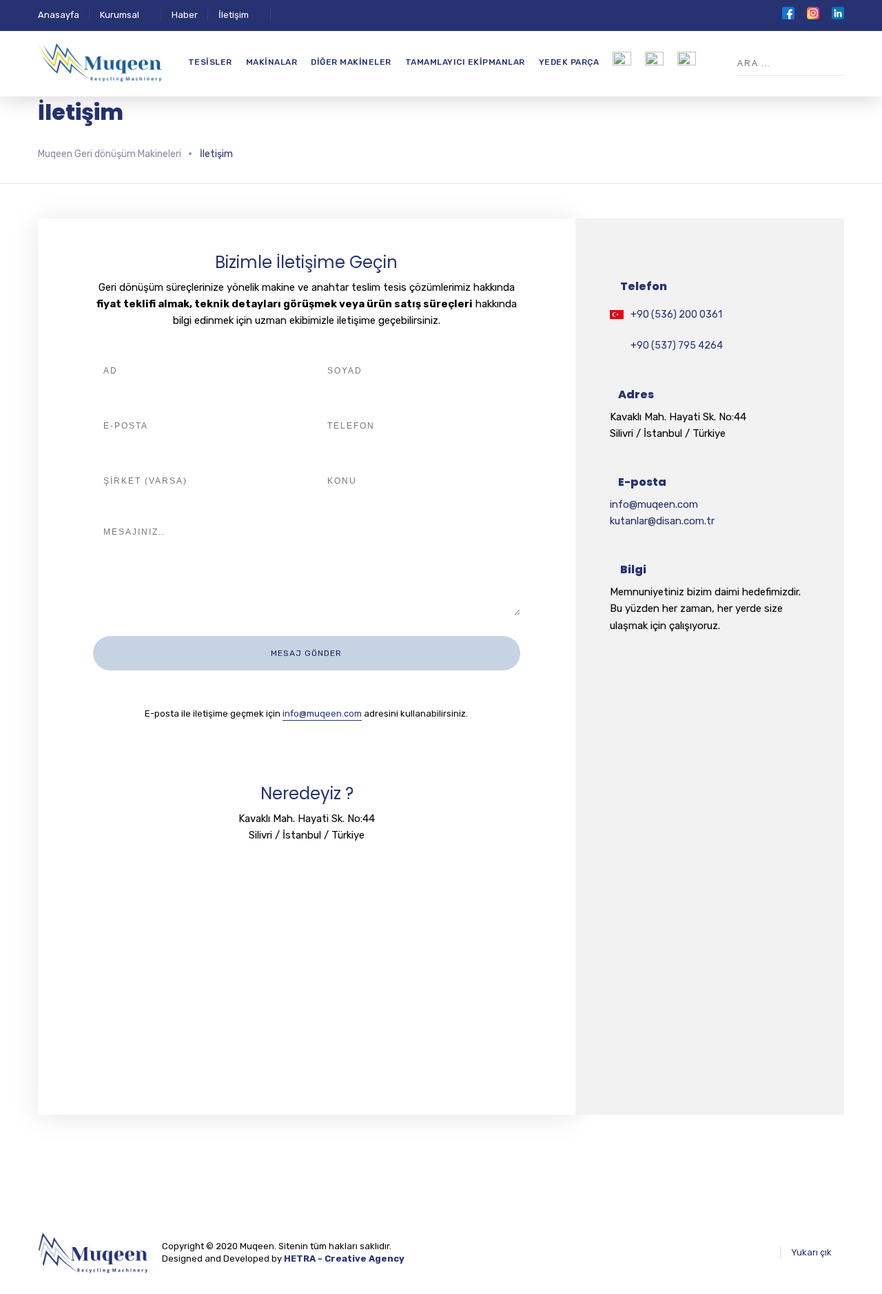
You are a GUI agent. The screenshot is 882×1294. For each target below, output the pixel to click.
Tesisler (210, 62)
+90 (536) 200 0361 (676, 314)
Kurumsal (119, 15)
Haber (185, 15)
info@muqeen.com (322, 713)
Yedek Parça (569, 62)
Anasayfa (58, 15)
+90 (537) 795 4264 (676, 345)
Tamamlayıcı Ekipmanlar (465, 62)
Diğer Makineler (351, 62)
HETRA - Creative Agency (344, 1258)
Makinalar (272, 62)
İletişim (233, 15)
